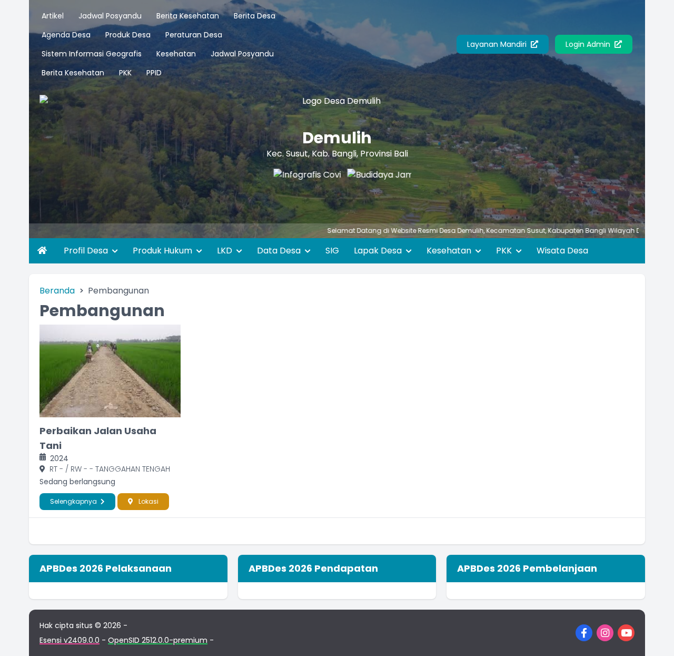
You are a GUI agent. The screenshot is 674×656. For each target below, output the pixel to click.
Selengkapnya (74, 501)
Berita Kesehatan (187, 16)
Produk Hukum (163, 250)
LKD (225, 250)
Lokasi (147, 501)
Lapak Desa (379, 250)
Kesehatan (176, 53)
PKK (125, 72)
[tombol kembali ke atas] (652, 634)
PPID (154, 72)
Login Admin (589, 44)
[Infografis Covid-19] (289, 190)
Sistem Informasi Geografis (92, 53)
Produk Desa (128, 35)
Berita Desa (254, 16)
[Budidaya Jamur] (363, 190)
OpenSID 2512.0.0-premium (157, 640)
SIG (332, 250)
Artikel (53, 16)
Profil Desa (87, 250)
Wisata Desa (562, 250)
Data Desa (280, 250)
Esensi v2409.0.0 (69, 640)
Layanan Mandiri (498, 44)
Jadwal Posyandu (110, 16)
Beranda (57, 291)
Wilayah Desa (603, 230)
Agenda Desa (66, 35)
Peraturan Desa (193, 35)
